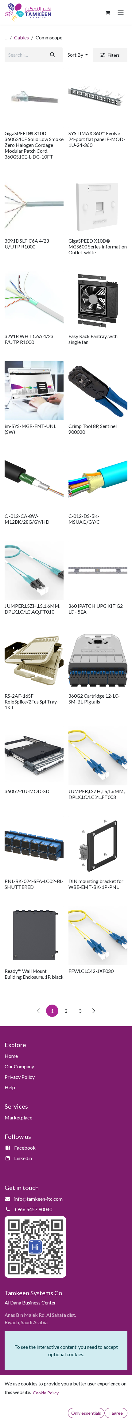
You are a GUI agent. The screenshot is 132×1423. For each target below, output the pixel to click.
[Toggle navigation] (120, 12)
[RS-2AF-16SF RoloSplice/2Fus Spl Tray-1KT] (34, 660)
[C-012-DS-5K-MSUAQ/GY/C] (97, 480)
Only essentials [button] (86, 1413)
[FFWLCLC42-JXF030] (97, 935)
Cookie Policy (46, 1392)
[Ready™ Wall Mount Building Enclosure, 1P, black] (34, 935)
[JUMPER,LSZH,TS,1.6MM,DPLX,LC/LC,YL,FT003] (97, 755)
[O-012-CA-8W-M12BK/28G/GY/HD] (34, 480)
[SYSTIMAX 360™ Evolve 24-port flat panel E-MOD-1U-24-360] (97, 97)
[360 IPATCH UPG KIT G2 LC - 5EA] (97, 570)
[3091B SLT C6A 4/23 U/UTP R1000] (34, 205)
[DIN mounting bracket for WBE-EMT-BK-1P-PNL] (97, 845)
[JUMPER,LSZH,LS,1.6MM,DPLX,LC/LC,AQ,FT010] (34, 570)
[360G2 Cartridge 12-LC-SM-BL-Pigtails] (97, 660)
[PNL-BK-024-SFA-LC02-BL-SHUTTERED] (34, 845)
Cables (21, 37)
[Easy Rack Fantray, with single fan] (97, 300)
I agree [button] (116, 1413)
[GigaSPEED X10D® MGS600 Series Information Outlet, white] (97, 205)
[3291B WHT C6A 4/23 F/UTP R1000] (34, 300)
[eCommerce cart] (107, 12)
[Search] (52, 54)
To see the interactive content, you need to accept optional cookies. (66, 1350)
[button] (77, 55)
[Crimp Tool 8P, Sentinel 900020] (97, 390)
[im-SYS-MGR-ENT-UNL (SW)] (34, 390)
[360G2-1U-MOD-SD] (34, 755)
